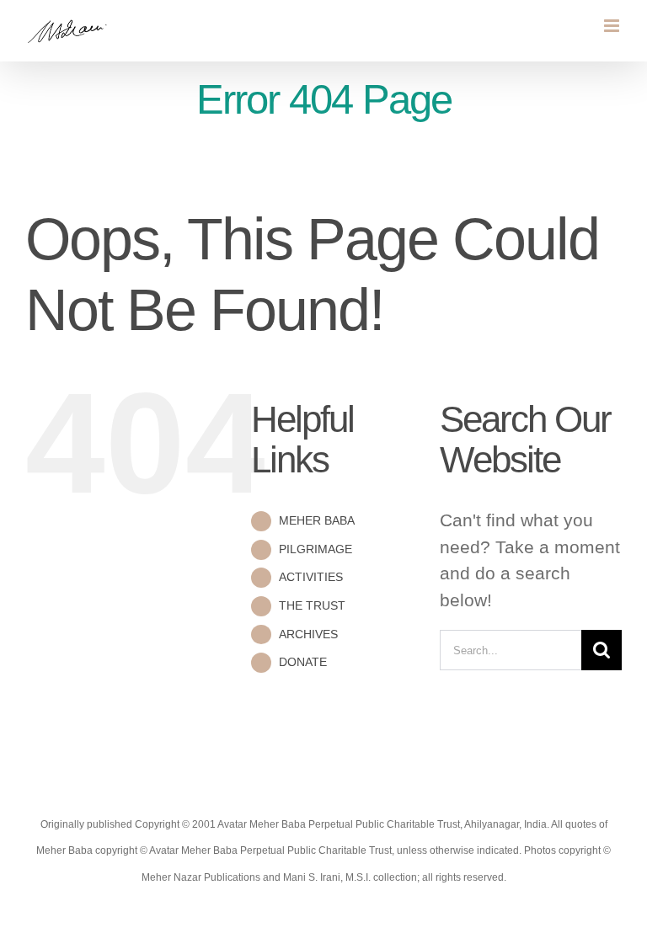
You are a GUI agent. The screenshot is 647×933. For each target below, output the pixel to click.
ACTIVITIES (311, 577)
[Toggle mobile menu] (613, 26)
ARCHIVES (308, 634)
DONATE (303, 662)
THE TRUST (312, 605)
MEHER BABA (317, 520)
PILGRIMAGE (315, 549)
